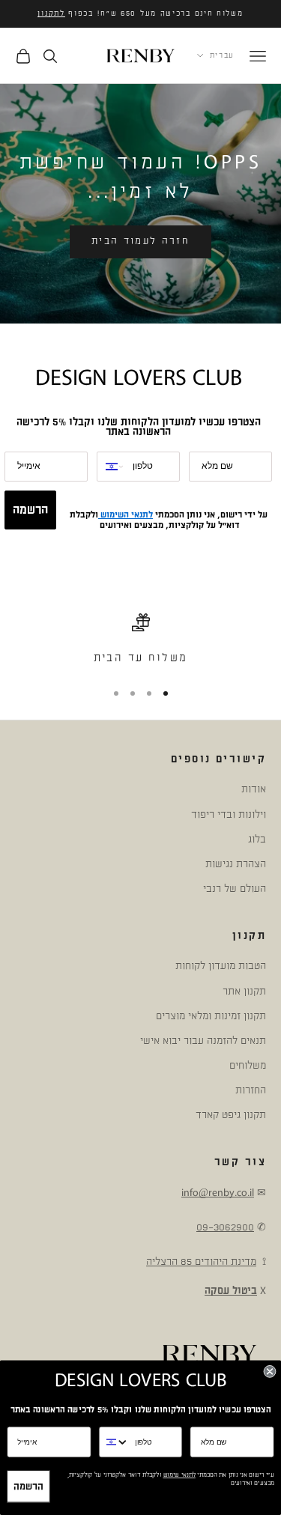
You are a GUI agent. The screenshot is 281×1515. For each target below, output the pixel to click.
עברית (222, 55)
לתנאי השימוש (125, 515)
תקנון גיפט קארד (231, 1115)
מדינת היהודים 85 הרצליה (201, 1261)
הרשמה (30, 510)
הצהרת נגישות (235, 864)
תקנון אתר (244, 991)
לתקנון (50, 13)
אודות (253, 789)
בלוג (257, 839)
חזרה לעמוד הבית (140, 241)
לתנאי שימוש (179, 1475)
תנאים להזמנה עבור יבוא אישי (203, 1040)
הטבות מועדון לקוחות (220, 966)
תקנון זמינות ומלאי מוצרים (211, 1016)
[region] (140, 640)
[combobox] (111, 466)
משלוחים (247, 1065)
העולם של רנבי (234, 888)
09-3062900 (225, 1227)
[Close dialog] (270, 1371)
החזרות (250, 1090)
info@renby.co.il (217, 1192)
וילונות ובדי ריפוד (228, 814)
